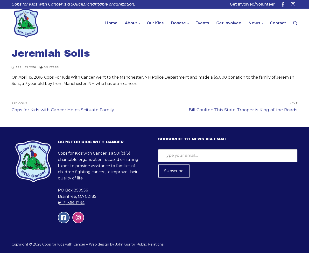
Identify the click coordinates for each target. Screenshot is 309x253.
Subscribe (173, 171)
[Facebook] (283, 4)
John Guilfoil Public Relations (139, 244)
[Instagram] (293, 4)
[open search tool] (295, 23)
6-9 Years (51, 67)
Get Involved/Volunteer (252, 4)
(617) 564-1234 (71, 202)
